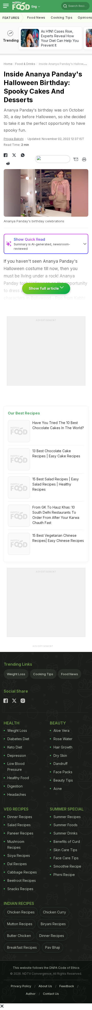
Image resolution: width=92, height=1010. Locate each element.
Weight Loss (16, 674)
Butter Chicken (19, 936)
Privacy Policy (21, 986)
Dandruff (60, 763)
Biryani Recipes (53, 924)
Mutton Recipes (19, 924)
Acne (57, 788)
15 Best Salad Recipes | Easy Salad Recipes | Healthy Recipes (55, 484)
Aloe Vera (61, 730)
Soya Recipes (18, 855)
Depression (16, 755)
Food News (36, 17)
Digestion (15, 786)
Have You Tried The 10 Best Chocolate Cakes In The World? (58, 425)
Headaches (16, 794)
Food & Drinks (25, 64)
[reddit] (8, 163)
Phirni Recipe (64, 875)
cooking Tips (61, 17)
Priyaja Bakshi (14, 139)
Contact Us (51, 994)
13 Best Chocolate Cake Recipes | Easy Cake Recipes (56, 453)
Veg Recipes (16, 809)
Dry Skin (60, 755)
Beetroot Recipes (21, 880)
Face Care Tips (66, 858)
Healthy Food (18, 778)
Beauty (58, 723)
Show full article (44, 288)
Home (8, 64)
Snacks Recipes (20, 889)
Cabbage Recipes (22, 872)
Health (11, 723)
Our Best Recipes (24, 413)
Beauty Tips (63, 780)
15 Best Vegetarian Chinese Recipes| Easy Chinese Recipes (58, 538)
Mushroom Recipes (15, 844)
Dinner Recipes (19, 817)
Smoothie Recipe (67, 866)
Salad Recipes (19, 825)
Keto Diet (14, 747)
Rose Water (62, 739)
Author (31, 994)
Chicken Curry (54, 912)
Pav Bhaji (52, 947)
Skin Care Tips (65, 850)
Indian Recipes (19, 903)
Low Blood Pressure (16, 766)
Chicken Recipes (21, 912)
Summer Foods (65, 825)
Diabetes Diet (18, 739)
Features (10, 18)
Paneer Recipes (20, 833)
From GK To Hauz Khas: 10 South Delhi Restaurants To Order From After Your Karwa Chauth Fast (55, 515)
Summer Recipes (67, 817)
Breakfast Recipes (22, 947)
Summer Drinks (65, 833)
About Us (45, 986)
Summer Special (67, 809)
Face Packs (62, 772)
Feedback (66, 986)
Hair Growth (62, 747)
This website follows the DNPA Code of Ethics (46, 968)
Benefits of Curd (66, 841)
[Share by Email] (75, 159)
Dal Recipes (17, 864)
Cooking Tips (43, 674)
